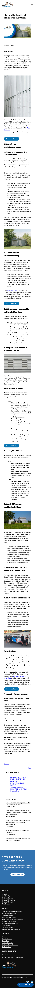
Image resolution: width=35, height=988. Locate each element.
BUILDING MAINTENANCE (17, 779)
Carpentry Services (8, 915)
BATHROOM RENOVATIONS (18, 777)
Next (29, 768)
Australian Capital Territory (10, 945)
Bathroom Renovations (9, 913)
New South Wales (7, 939)
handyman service (12, 291)
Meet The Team (6, 896)
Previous (6, 764)
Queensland (5, 941)
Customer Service (7, 898)
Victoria (4, 937)
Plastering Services (8, 927)
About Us (4, 894)
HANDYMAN (13, 785)
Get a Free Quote (11, 139)
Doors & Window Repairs (9, 917)
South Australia (6, 947)
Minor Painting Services (9, 921)
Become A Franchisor (8, 902)
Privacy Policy (24, 977)
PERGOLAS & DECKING (16, 787)
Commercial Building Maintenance (12, 911)
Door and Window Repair (17, 783)
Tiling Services (6, 925)
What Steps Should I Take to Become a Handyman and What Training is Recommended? (18, 822)
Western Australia (7, 943)
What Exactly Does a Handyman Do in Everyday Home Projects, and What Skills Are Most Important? (18, 813)
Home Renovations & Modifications (12, 919)
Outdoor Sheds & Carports (10, 923)
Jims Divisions (6, 904)
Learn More (16, 874)
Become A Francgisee (8, 900)
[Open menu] (32, 4)
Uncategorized (14, 791)
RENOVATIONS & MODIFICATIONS (19, 789)
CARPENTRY (14, 781)
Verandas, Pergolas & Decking (11, 929)
